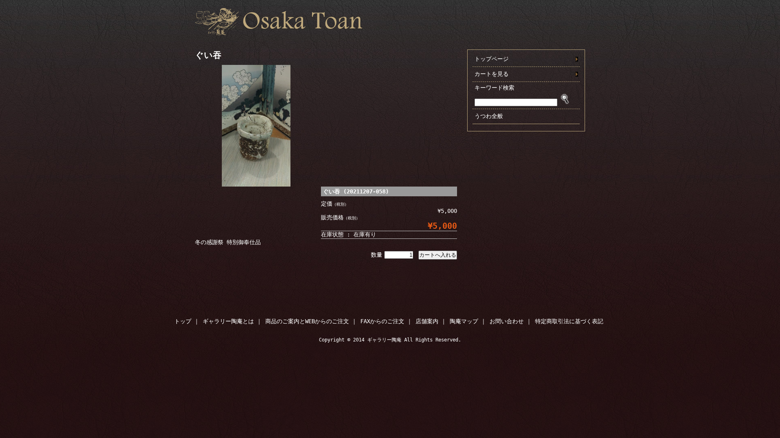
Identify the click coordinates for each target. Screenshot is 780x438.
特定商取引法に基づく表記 (569, 321)
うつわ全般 (488, 116)
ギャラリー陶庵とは (228, 321)
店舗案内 (427, 321)
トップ (182, 321)
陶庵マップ (464, 321)
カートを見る (491, 74)
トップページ (491, 59)
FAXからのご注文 (382, 321)
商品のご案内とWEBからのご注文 (307, 321)
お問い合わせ (507, 321)
